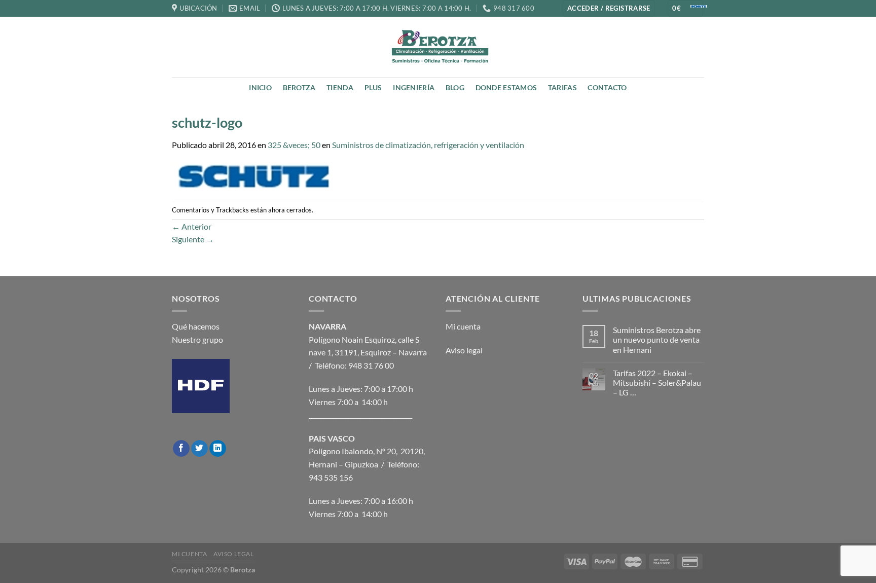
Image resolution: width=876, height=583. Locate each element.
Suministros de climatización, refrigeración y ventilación (428, 145)
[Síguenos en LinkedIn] (217, 448)
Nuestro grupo (197, 339)
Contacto (607, 87)
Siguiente (193, 239)
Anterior (191, 226)
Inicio (260, 87)
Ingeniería (413, 87)
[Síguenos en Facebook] (181, 448)
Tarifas (562, 87)
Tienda (339, 87)
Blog (455, 87)
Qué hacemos (196, 326)
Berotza (299, 87)
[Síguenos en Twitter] (199, 448)
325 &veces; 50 (294, 145)
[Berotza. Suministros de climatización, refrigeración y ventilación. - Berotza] (438, 47)
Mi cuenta (463, 326)
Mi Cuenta (189, 554)
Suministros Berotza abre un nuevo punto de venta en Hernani (657, 339)
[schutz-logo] (254, 174)
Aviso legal (464, 350)
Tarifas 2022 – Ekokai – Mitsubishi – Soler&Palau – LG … (657, 382)
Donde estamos (506, 87)
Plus (373, 87)
